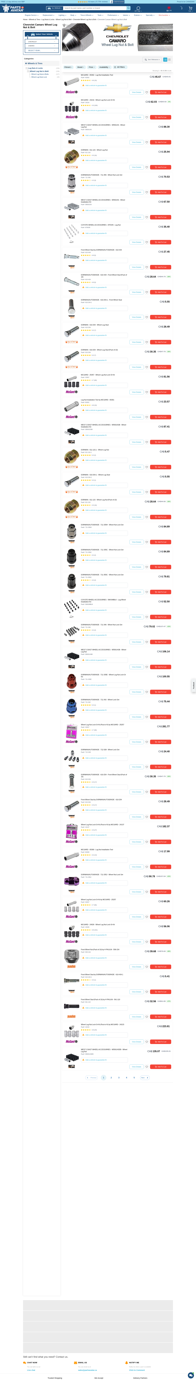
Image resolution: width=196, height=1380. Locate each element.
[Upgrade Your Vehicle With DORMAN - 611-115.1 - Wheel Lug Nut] (71, 458)
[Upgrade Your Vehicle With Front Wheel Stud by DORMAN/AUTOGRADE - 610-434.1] (71, 983)
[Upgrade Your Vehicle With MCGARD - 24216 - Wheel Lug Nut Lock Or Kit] (71, 108)
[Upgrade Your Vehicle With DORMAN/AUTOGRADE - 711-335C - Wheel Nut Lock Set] (71, 558)
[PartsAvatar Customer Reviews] (116, 1)
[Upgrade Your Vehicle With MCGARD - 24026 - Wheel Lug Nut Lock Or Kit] (71, 933)
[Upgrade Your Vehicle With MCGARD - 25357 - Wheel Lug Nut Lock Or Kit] (71, 383)
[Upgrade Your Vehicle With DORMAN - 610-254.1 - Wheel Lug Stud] (71, 483)
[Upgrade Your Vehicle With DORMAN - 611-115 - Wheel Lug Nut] (71, 158)
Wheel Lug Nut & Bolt (39, 71)
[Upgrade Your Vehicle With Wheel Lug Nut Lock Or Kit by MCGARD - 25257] (71, 908)
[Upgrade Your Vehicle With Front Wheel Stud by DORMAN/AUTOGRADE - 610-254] (71, 808)
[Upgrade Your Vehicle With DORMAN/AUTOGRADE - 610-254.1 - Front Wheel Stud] (71, 308)
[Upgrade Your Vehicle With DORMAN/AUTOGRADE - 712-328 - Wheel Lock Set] (71, 758)
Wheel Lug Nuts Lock (39, 77)
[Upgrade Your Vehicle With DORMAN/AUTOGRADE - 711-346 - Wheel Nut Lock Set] (71, 633)
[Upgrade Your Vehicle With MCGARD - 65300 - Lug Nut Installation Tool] (71, 858)
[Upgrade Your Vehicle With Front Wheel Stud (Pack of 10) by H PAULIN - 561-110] (71, 1008)
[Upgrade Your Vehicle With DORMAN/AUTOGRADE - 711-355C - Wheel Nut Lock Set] (71, 583)
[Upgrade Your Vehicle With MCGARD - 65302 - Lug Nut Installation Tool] (71, 83)
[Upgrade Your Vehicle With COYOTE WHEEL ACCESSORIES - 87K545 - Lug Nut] (71, 233)
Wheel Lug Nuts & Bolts (40, 74)
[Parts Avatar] (23, 8)
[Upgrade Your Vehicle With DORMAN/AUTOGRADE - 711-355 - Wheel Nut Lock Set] (71, 183)
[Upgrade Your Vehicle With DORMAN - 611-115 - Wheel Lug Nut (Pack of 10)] (71, 508)
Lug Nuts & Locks (35, 68)
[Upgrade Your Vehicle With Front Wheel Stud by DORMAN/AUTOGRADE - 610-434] (71, 258)
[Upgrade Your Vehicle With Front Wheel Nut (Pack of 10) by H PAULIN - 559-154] (71, 958)
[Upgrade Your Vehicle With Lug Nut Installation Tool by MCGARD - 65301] (71, 408)
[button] (54, 8)
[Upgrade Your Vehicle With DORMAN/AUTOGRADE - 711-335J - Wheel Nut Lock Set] (71, 883)
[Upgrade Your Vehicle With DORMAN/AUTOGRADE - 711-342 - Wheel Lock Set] (71, 708)
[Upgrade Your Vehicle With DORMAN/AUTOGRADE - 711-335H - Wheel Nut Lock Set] (71, 533)
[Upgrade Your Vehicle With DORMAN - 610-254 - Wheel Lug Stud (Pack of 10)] (71, 358)
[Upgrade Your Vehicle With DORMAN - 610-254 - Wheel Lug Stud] (71, 333)
